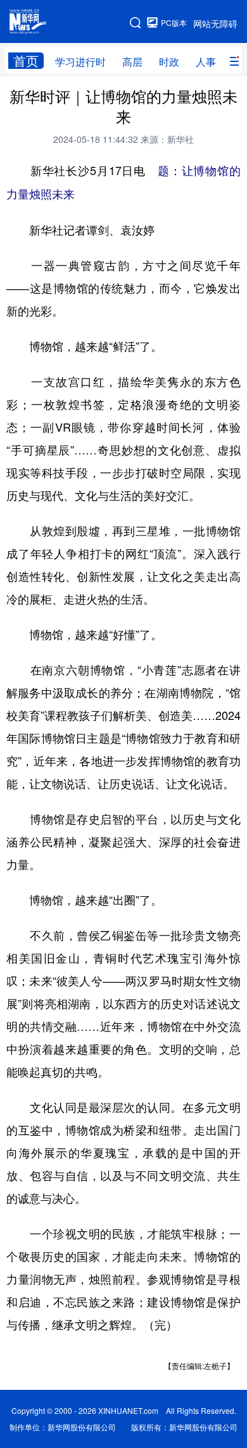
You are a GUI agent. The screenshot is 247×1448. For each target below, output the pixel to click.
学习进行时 (80, 61)
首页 (26, 60)
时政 (169, 61)
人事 (206, 61)
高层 (132, 61)
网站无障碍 (215, 23)
